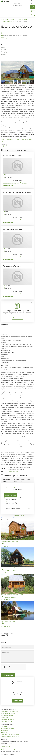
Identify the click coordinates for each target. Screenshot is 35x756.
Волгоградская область (7, 719)
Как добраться (6, 52)
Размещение (5, 639)
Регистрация (4, 730)
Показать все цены (10, 495)
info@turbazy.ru (5, 746)
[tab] (17, 172)
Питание (3, 642)
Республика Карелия (7, 715)
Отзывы (4, 54)
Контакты (4, 732)
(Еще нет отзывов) (6, 33)
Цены (3, 47)
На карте (5, 38)
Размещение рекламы (7, 728)
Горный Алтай (5, 717)
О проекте (4, 726)
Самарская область (6, 721)
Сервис (3, 635)
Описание (4, 45)
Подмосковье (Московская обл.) (10, 711)
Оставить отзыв (8, 675)
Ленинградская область (8, 713)
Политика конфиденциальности (10, 734)
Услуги (3, 49)
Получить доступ (17, 318)
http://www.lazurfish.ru (14, 471)
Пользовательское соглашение (10, 736)
